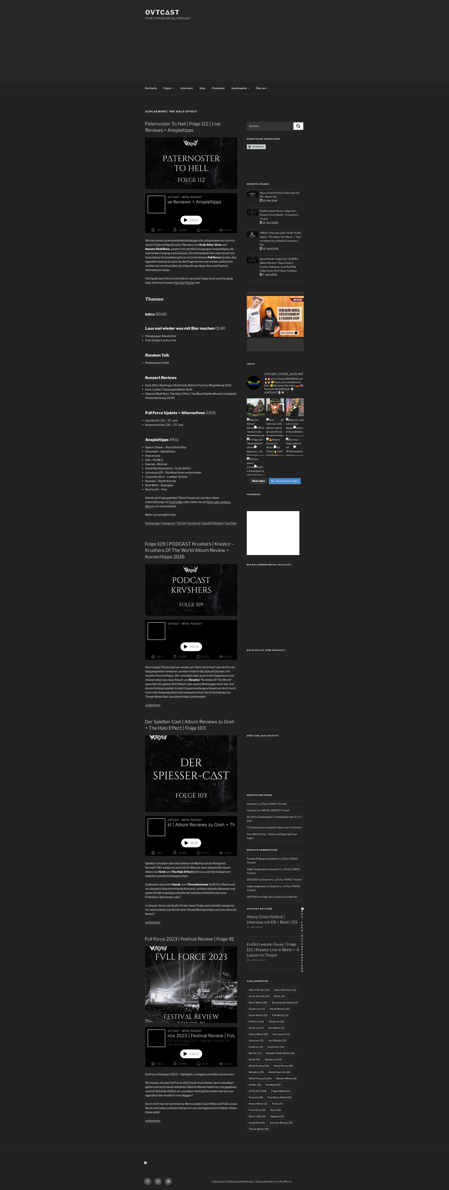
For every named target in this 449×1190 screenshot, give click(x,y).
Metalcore (273, 1059)
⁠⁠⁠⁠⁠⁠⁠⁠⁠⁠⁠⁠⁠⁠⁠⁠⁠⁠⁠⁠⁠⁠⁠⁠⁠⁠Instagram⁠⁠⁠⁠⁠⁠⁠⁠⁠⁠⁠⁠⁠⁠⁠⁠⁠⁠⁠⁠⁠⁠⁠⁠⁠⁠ (168, 523)
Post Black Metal (279, 1097)
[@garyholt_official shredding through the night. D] (295, 407)
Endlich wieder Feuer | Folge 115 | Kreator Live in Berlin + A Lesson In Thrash (279, 214)
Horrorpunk (281, 1034)
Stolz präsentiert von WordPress (273, 1181)
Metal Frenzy (283, 1065)
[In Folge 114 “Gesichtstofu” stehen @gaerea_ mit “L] (256, 447)
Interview (256, 1040)
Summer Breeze (281, 1122)
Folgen (167, 88)
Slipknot (277, 1116)
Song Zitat (257, 1122)
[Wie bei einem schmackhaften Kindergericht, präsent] (256, 466)
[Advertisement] (224, 46)
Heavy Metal (258, 1034)
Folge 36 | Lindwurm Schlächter (279, 896)
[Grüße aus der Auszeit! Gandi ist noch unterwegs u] (256, 407)
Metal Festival (259, 1065)
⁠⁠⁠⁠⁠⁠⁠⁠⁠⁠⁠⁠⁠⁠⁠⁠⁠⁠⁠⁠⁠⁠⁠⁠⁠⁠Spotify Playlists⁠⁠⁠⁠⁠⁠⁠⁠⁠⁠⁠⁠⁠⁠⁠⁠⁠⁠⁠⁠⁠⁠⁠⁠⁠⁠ (212, 523)
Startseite (151, 88)
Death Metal (280, 1008)
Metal (254, 1059)
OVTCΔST (162, 12)
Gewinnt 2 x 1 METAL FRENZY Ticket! (268, 810)
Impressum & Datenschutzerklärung (232, 1181)
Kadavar (256, 1046)
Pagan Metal (280, 1091)
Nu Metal (273, 1084)
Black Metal (258, 1002)
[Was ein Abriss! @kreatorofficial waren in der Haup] (256, 427)
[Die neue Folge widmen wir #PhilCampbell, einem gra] (295, 447)
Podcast (256, 1097)
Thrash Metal (259, 1128)
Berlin (279, 996)
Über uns (261, 88)
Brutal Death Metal (285, 1002)
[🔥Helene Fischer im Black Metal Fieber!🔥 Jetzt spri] (275, 447)
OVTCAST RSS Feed (259, 909)
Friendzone (218, 88)
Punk (277, 1103)
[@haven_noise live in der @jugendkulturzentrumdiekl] (295, 427)
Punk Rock (257, 1110)
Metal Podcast (260, 1078)
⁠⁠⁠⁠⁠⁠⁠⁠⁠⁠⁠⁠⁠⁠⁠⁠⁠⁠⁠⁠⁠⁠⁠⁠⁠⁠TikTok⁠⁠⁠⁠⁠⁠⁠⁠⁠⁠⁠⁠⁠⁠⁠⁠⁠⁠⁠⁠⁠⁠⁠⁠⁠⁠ (181, 523)
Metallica (256, 1072)
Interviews (186, 88)
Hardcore (256, 1027)
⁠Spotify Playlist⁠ (184, 282)
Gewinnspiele (239, 88)
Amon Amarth (259, 996)
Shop (202, 88)
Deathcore (257, 1008)
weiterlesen (152, 705)
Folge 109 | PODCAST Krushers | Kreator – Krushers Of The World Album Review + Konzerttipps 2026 (189, 550)
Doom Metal (258, 1015)
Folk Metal (280, 1015)
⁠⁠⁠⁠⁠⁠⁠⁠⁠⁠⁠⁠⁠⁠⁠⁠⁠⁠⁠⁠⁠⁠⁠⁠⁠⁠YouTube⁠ (230, 523)
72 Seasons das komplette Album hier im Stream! (274, 827)
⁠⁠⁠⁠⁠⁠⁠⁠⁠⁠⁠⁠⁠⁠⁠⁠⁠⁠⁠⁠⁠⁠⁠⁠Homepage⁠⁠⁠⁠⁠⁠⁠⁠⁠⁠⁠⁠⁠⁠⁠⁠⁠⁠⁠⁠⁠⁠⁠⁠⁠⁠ (152, 523)
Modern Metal (286, 1078)
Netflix (255, 1084)
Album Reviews (285, 989)
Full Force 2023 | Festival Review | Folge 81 (189, 939)
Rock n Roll (257, 1116)
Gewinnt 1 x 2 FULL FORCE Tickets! (267, 803)
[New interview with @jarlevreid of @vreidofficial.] (275, 427)
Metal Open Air (279, 1072)
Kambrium (276, 1046)
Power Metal (258, 1103)
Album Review (259, 989)
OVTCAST (258, 1091)
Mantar (255, 1053)
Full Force (256, 1021)
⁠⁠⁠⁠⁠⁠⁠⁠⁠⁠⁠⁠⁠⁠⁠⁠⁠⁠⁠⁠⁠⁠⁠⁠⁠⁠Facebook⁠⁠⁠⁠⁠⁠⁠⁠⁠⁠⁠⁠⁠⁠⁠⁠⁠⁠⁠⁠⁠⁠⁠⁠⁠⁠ (194, 523)
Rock (275, 1110)
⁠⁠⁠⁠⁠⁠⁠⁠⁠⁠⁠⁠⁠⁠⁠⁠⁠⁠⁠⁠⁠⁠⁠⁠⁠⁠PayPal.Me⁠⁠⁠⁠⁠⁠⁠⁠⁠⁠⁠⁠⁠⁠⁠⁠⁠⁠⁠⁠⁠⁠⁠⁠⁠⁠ (176, 502)
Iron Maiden (277, 1040)
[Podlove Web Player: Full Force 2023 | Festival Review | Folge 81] (191, 1047)
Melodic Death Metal (280, 1053)
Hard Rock (276, 1027)
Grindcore (276, 1021)
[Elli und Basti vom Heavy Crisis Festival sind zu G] (275, 407)
